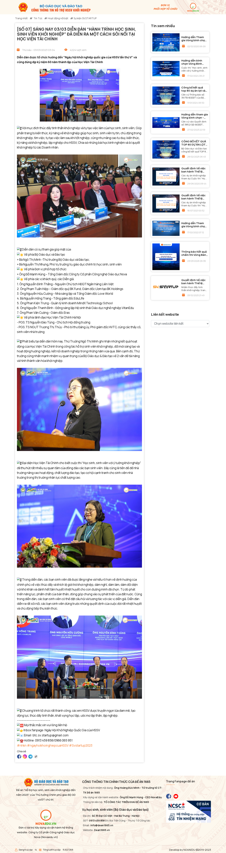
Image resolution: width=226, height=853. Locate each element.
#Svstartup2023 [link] (80, 745)
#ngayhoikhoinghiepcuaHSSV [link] (48, 745)
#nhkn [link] (21, 745)
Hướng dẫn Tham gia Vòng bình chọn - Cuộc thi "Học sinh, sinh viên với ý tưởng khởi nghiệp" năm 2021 (194, 225)
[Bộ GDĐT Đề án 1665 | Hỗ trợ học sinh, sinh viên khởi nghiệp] (53, 7)
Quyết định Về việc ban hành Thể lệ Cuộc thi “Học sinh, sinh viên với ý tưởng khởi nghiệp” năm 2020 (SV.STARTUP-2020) (194, 170)
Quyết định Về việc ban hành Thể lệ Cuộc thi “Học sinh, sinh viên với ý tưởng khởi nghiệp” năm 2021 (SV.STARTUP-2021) (194, 197)
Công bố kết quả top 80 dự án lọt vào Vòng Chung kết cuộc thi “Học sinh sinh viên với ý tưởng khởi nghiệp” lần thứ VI (194, 89)
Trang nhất (21, 18)
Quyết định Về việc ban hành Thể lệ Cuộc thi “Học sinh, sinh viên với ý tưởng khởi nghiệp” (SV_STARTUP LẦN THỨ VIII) (194, 282)
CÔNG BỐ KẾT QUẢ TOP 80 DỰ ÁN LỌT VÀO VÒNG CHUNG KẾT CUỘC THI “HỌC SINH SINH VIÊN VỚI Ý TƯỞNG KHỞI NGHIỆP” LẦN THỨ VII (193, 143)
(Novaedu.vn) (49, 837)
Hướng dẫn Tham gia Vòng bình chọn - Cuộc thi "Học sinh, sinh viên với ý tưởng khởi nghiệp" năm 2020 (194, 39)
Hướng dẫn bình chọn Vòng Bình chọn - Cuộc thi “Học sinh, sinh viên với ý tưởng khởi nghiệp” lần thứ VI (194, 62)
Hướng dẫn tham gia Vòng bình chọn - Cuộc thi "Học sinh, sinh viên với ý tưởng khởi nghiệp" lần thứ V (194, 116)
